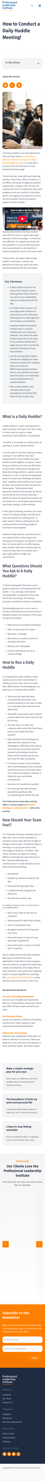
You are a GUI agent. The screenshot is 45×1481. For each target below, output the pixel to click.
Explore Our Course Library (14, 1033)
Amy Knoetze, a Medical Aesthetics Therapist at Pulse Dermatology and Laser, (19, 159)
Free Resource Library (12, 1016)
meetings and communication (20, 977)
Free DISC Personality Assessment (18, 996)
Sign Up (35, 1358)
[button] (39, 5)
